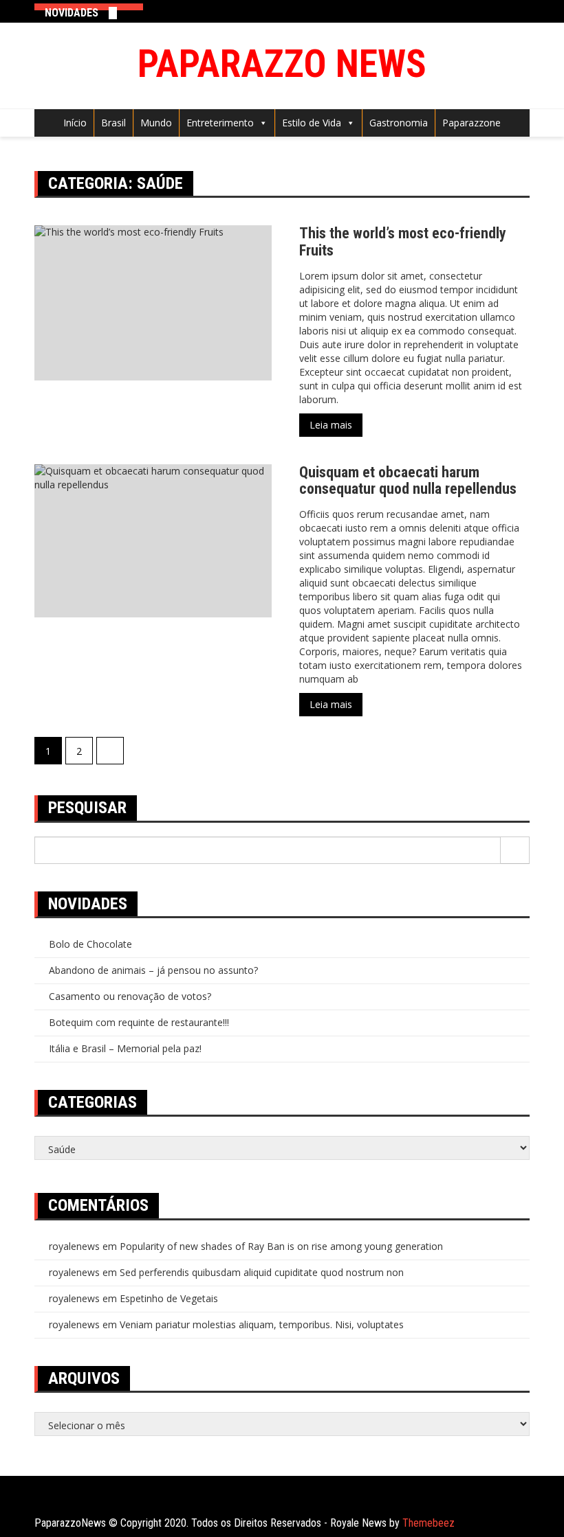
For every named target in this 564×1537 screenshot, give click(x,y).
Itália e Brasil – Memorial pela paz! (125, 1048)
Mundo (156, 122)
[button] (261, 122)
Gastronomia (398, 122)
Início (75, 122)
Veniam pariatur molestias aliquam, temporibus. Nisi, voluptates (262, 1324)
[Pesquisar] (515, 850)
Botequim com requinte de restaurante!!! (139, 1022)
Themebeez (428, 1522)
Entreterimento (220, 122)
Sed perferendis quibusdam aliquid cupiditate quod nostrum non (262, 1272)
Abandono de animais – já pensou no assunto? (153, 970)
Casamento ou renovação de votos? (130, 996)
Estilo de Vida (311, 122)
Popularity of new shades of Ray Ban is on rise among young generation (281, 1246)
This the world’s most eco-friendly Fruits (402, 241)
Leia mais (331, 424)
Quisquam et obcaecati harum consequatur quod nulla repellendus (408, 480)
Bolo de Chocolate (90, 943)
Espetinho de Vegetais (169, 1298)
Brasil (113, 122)
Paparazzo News (282, 64)
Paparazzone (471, 122)
